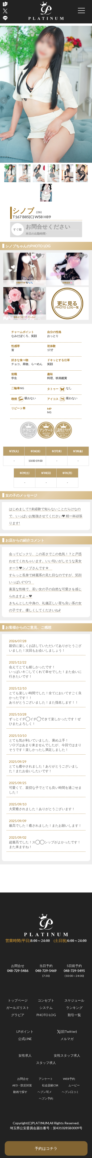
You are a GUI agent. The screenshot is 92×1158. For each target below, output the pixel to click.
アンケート (46, 1079)
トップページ (18, 1000)
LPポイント (25, 1031)
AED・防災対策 (22, 1085)
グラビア (17, 1015)
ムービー (74, 1085)
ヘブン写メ (45, 1092)
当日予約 (46, 970)
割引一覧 (74, 1015)
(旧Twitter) (68, 1031)
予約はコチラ (46, 1148)
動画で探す (20, 1092)
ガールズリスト (17, 1008)
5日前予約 (74, 970)
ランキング (74, 1008)
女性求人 (25, 1055)
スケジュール (74, 1000)
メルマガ (67, 1039)
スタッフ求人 (46, 1063)
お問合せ (17, 968)
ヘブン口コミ (70, 1092)
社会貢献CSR (50, 1085)
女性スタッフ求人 (67, 1055)
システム (46, 1008)
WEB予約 (69, 1079)
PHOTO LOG (46, 1015)
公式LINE (25, 1039)
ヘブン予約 (46, 1098)
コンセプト (46, 1000)
